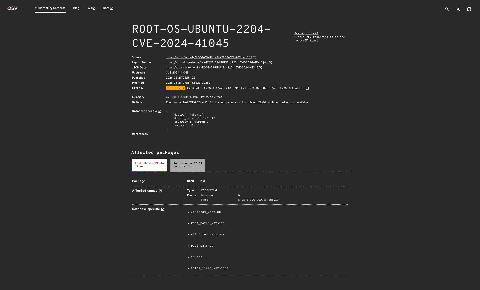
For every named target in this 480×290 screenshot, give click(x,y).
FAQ (89, 8)
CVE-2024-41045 (177, 73)
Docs (106, 8)
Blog (76, 8)
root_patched (202, 246)
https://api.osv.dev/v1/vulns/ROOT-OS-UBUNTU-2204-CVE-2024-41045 (212, 68)
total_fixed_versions (209, 268)
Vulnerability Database (50, 8)
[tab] (149, 165)
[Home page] (13, 9)
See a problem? (306, 33)
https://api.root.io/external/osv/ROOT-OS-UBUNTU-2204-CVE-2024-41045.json (217, 63)
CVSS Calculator (292, 88)
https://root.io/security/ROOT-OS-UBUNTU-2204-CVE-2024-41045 (209, 57)
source (196, 257)
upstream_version (206, 212)
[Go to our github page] (469, 9)
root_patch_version (208, 223)
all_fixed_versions (208, 235)
